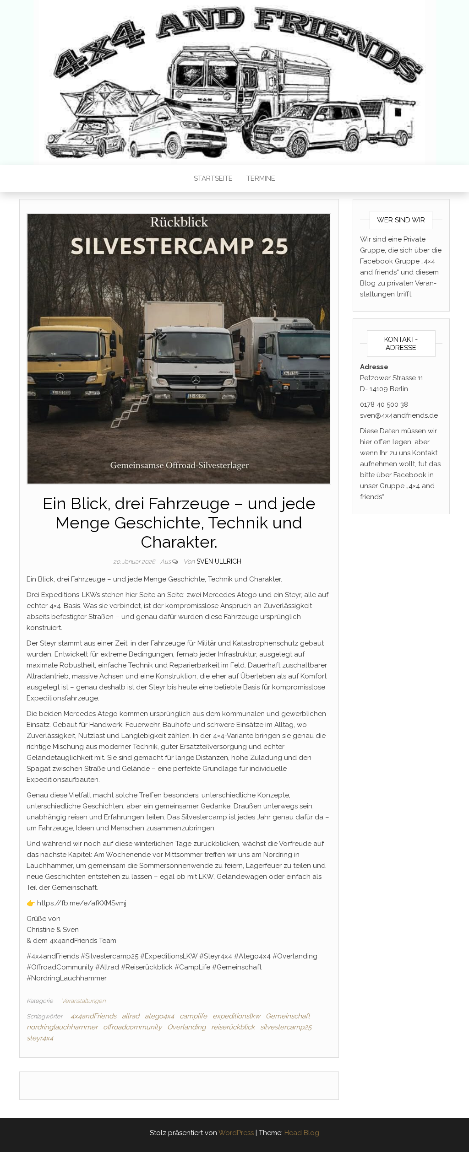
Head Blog (301, 1133)
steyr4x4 (40, 1038)
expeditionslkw (236, 1016)
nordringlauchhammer (62, 1027)
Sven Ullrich (218, 561)
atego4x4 (159, 1016)
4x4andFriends (93, 1016)
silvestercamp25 (285, 1027)
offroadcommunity (132, 1027)
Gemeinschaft (288, 1016)
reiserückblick (233, 1027)
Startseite (213, 178)
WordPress (236, 1133)
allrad (130, 1016)
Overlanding (186, 1027)
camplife (193, 1016)
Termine (260, 178)
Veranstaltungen (83, 1000)
